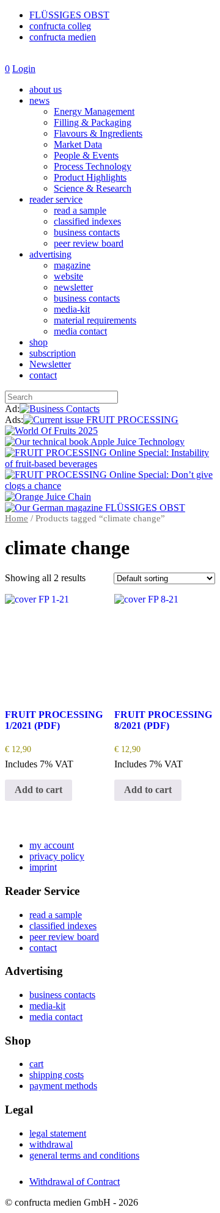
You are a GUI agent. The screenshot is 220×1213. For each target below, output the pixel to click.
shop (38, 342)
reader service (55, 199)
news (39, 100)
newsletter (73, 287)
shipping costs (56, 1075)
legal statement (57, 1133)
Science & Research (92, 188)
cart (36, 1064)
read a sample (80, 210)
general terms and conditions (84, 1155)
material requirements (95, 320)
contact (43, 375)
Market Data (78, 144)
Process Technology (92, 166)
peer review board (88, 243)
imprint (43, 867)
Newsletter (50, 364)
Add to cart (38, 789)
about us (45, 89)
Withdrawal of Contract (74, 1181)
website (68, 276)
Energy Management (94, 111)
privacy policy (56, 856)
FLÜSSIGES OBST (69, 15)
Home (16, 518)
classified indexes (87, 221)
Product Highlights (90, 177)
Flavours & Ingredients (98, 133)
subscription (52, 353)
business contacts (87, 232)
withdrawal (51, 1144)
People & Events (86, 155)
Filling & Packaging (92, 122)
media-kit (72, 309)
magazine (72, 265)
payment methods (63, 1086)
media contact (80, 331)
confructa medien (62, 37)
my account (51, 845)
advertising (50, 254)
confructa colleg (60, 26)
